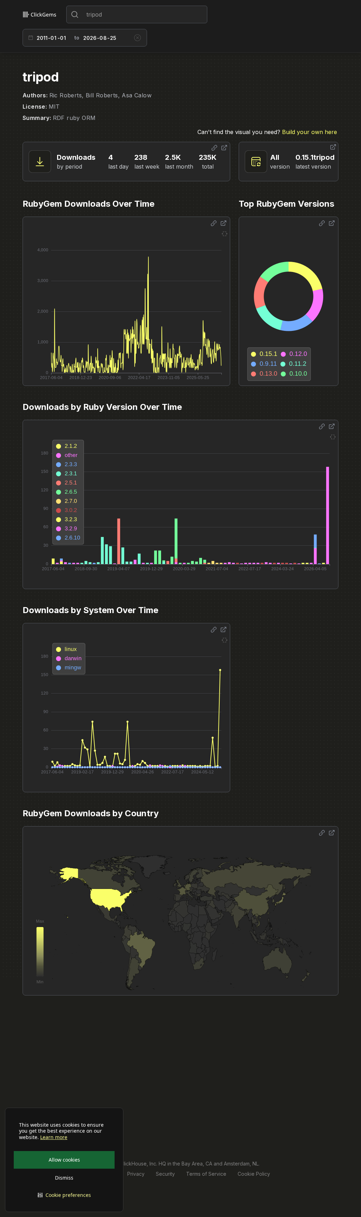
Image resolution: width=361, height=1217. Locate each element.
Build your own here (309, 131)
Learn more (53, 1137)
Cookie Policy (254, 1174)
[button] (64, 1195)
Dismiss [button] (64, 1177)
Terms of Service (206, 1174)
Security (165, 1174)
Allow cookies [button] (64, 1159)
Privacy (136, 1174)
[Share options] (214, 147)
